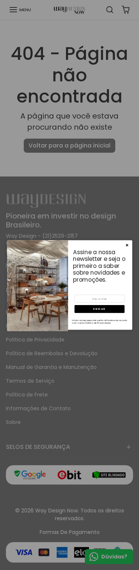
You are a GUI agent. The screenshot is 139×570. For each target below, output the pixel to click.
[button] (100, 309)
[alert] (69, 285)
